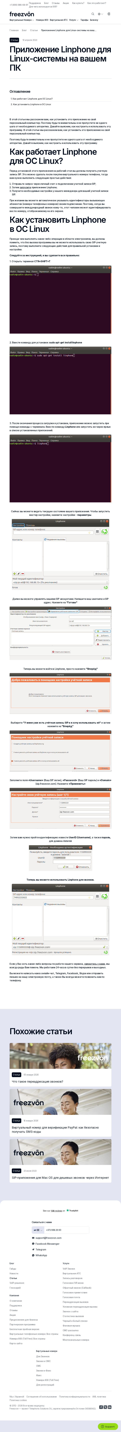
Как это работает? (96, 3)
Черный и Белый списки (75, 1321)
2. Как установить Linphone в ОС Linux (31, 104)
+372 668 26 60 (53, 1230)
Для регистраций (45, 1384)
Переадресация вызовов (75, 1302)
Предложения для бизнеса (24, 1319)
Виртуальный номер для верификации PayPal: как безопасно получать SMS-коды (55, 1129)
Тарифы (84, 20)
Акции (66, 3)
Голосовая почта (71, 1297)
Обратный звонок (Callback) (77, 1287)
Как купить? (78, 3)
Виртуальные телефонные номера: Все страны (34, 1334)
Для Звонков (42, 1356)
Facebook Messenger (47, 1243)
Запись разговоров (72, 1278)
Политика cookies (18, 1400)
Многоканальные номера (76, 1340)
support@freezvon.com (49, 1237)
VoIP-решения (17, 1283)
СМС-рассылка (70, 1330)
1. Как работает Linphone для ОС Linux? (31, 98)
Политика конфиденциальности (74, 1396)
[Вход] (108, 14)
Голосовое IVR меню (73, 1283)
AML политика (99, 1396)
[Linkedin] (109, 1407)
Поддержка (35, 3)
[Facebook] (101, 1407)
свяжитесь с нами (94, 963)
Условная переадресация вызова (80, 1306)
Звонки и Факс (43, 1370)
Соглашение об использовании (41, 1396)
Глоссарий (15, 1287)
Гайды (13, 1268)
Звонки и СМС (43, 1361)
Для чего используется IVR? (43, 6)
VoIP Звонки (69, 1268)
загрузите (25, 187)
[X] (105, 1407)
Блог (46, 3)
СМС (38, 1366)
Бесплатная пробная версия (24, 1329)
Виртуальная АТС (58, 20)
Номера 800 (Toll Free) (47, 1380)
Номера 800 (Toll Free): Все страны (27, 1338)
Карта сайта (16, 1343)
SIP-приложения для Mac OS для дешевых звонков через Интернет (60, 1177)
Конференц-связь (72, 1335)
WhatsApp (41, 1255)
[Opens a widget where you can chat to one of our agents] (108, 1427)
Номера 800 (42, 20)
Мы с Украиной (17, 1396)
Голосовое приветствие (75, 1292)
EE (37, 1230)
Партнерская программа (22, 1324)
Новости (14, 1273)
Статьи (13, 1278)
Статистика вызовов (73, 1316)
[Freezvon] (22, 14)
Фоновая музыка (71, 1325)
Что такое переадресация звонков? (37, 1081)
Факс (38, 1375)
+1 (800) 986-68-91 (19, 5)
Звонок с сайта (70, 1311)
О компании (16, 1301)
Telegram (41, 1249)
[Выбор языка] (100, 14)
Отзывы (55, 3)
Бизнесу (94, 20)
